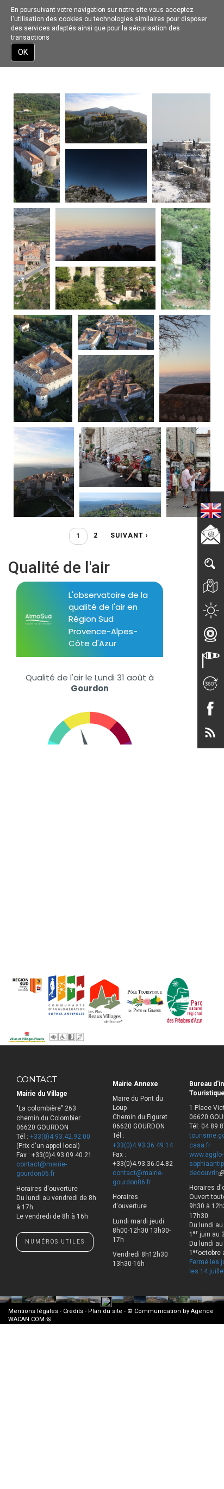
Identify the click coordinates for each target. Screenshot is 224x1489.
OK (23, 52)
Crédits (73, 1311)
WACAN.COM (29, 1319)
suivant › (129, 535)
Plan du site (105, 1311)
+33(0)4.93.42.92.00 (60, 1136)
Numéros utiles (55, 1242)
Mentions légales (33, 1311)
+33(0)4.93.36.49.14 (143, 1145)
